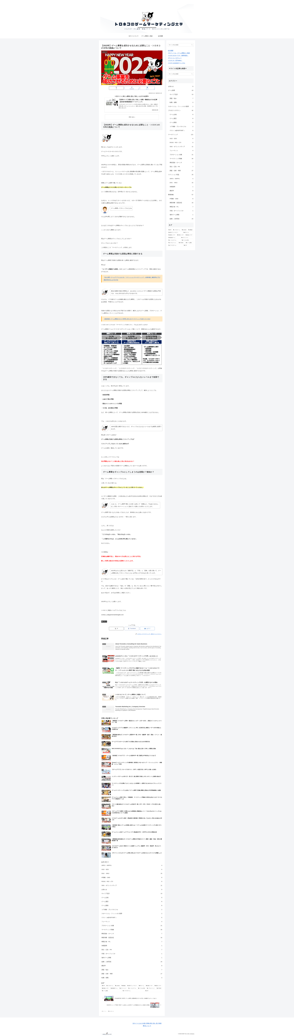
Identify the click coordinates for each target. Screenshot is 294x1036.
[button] (192, 45)
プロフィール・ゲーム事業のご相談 (179, 53)
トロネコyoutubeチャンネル (176, 63)
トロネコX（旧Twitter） (175, 60)
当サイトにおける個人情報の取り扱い (144, 1023)
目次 (130, 117)
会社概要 (170, 50)
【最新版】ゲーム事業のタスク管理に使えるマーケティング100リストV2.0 (127, 319)
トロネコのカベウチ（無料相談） (178, 55)
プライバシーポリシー (175, 58)
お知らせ (105, 621)
